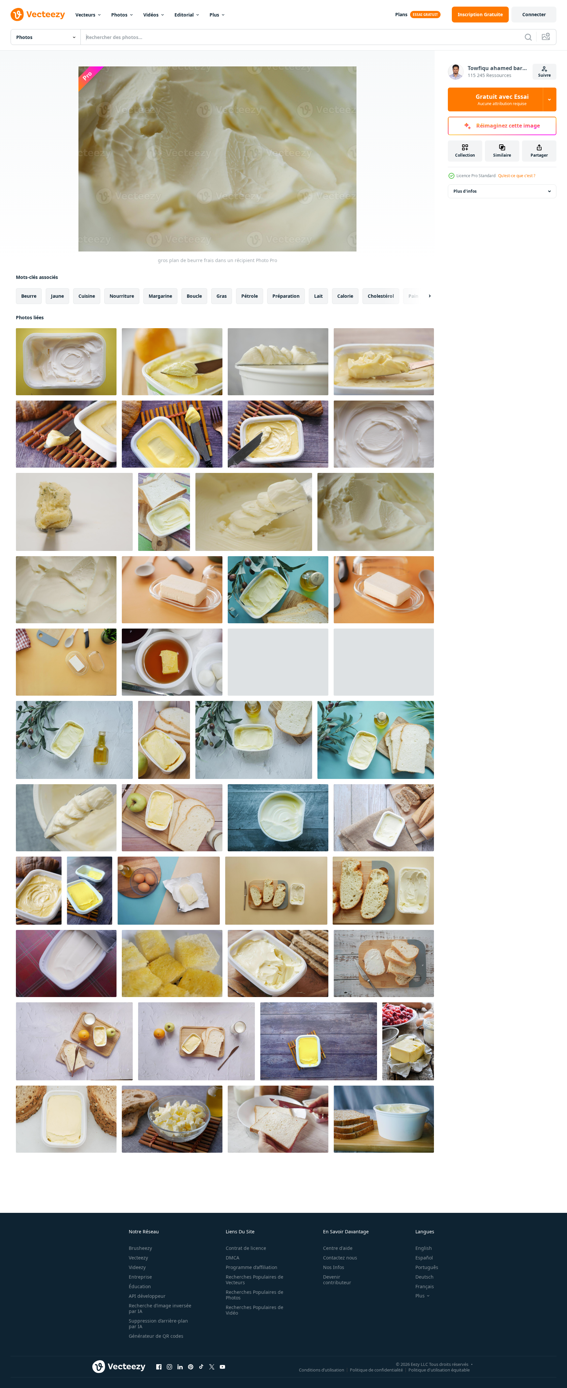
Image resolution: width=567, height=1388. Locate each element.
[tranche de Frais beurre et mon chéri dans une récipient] (172, 662)
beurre (28, 296)
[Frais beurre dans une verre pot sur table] (172, 589)
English (423, 1248)
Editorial (184, 15)
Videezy (137, 1267)
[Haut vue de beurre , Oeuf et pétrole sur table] (169, 891)
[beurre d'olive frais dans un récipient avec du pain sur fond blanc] (253, 740)
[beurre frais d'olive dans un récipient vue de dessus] (278, 589)
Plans (401, 14)
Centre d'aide (338, 1248)
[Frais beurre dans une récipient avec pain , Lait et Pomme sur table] (196, 1041)
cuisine (86, 296)
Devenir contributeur (337, 1280)
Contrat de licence (246, 1248)
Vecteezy (138, 1257)
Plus (214, 15)
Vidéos (151, 15)
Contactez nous (340, 1257)
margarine (160, 296)
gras (221, 296)
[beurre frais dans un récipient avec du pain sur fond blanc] (278, 662)
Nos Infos (333, 1267)
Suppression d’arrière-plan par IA (158, 1324)
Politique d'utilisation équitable (439, 1369)
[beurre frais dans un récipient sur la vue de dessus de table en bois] (318, 1041)
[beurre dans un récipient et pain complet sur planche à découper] (384, 1119)
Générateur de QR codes (156, 1336)
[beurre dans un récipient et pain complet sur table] (384, 817)
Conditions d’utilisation (321, 1369)
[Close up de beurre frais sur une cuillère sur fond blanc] (74, 512)
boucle (194, 296)
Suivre (544, 75)
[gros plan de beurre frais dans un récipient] (66, 361)
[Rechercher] (528, 37)
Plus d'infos (465, 191)
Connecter (534, 14)
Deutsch (424, 1277)
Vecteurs (85, 15)
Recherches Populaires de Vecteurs (254, 1280)
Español (424, 1257)
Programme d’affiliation (251, 1267)
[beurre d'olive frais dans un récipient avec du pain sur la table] (375, 740)
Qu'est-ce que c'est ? (516, 175)
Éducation (140, 1286)
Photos (119, 15)
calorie (345, 296)
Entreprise (140, 1277)
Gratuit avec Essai (502, 99)
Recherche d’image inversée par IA (160, 1308)
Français (424, 1286)
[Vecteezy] (38, 14)
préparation (286, 296)
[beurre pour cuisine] (408, 1041)
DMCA (232, 1257)
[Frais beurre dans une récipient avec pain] (276, 891)
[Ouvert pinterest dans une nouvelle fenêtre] (190, 1366)
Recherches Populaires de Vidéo (254, 1310)
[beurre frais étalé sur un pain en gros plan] (172, 963)
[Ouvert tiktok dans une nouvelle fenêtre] (201, 1366)
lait (318, 296)
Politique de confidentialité (376, 1369)
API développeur (147, 1296)
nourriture (122, 296)
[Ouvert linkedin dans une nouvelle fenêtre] (180, 1366)
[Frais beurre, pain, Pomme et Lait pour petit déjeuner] (74, 1041)
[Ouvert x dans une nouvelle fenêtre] (211, 1366)
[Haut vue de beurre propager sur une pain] (384, 963)
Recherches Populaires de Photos (254, 1295)
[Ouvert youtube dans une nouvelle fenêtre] (222, 1366)
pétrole (249, 296)
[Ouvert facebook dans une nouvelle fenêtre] (159, 1366)
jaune (57, 296)
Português (426, 1267)
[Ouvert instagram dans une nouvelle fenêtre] (169, 1366)
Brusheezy (140, 1248)
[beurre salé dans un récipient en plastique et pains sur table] (278, 963)
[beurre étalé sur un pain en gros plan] (278, 1119)
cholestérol (381, 296)
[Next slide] (424, 296)
